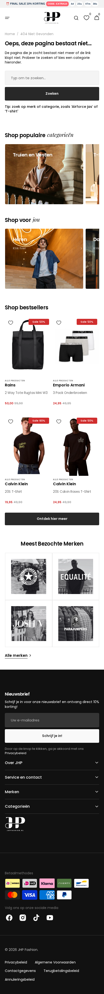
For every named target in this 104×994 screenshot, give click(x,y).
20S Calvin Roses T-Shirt (72, 492)
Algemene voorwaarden (55, 962)
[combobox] (52, 78)
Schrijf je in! (52, 735)
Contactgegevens (20, 970)
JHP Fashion (27, 949)
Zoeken (52, 93)
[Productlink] (28, 363)
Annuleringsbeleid (20, 979)
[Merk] (28, 576)
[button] (7, 18)
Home (10, 34)
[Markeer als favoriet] (10, 323)
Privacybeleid (15, 753)
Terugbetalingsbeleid (61, 970)
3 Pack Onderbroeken (70, 393)
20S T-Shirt (13, 492)
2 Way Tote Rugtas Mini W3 (26, 393)
